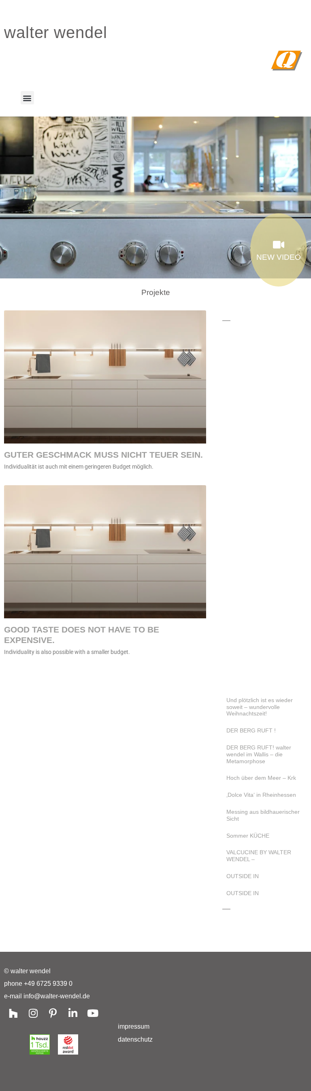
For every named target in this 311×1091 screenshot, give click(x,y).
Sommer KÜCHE (247, 835)
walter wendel (55, 32)
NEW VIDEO (278, 257)
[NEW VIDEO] (279, 245)
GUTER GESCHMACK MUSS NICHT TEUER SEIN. (103, 454)
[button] (27, 97)
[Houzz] (13, 1013)
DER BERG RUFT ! (251, 730)
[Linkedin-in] (73, 1013)
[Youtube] (92, 1013)
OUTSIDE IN (242, 876)
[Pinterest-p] (53, 1013)
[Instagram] (33, 1013)
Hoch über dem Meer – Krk (261, 778)
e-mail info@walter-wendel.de (47, 996)
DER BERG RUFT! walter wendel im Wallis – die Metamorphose (258, 754)
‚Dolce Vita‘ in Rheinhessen (261, 795)
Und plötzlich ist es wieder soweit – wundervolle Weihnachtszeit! (259, 707)
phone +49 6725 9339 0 (38, 983)
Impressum (133, 1026)
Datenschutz (135, 1039)
